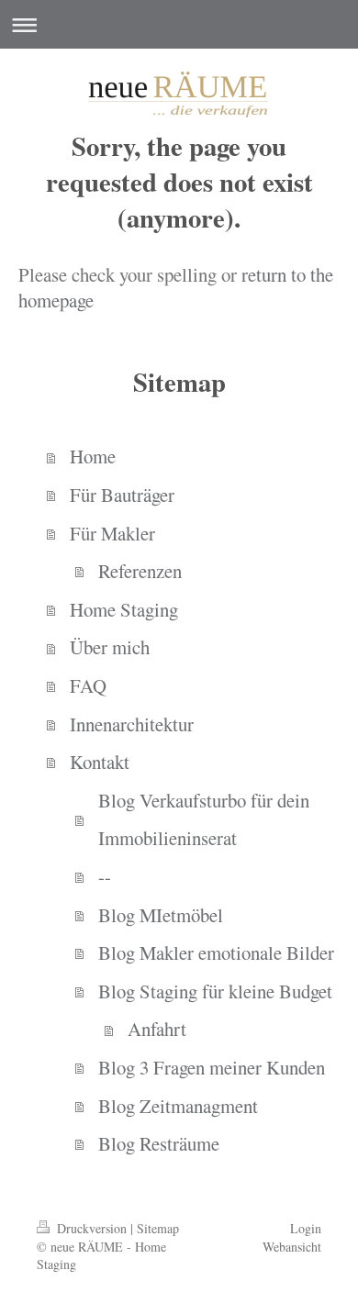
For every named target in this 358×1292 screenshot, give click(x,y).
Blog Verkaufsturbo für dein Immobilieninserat (203, 819)
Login (305, 1228)
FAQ (88, 685)
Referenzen (140, 571)
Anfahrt (157, 1028)
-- (104, 876)
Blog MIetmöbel (160, 915)
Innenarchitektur (132, 724)
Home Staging (124, 609)
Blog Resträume (158, 1143)
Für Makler (112, 533)
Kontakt (99, 761)
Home (93, 456)
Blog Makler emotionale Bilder (216, 952)
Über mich (110, 647)
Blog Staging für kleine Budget (215, 991)
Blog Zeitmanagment (178, 1106)
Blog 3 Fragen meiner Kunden (211, 1067)
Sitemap (158, 1228)
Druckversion (91, 1228)
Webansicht (292, 1246)
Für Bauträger (122, 494)
